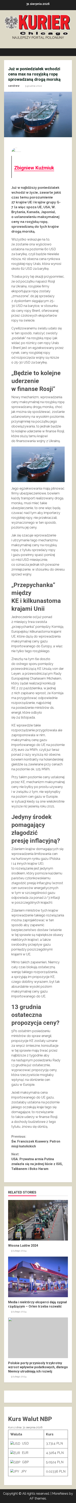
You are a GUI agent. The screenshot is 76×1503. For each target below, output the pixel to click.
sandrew (13, 85)
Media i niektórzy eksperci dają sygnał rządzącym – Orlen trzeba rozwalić (38, 1277)
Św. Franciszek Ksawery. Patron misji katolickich (35, 1141)
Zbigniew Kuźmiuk (34, 168)
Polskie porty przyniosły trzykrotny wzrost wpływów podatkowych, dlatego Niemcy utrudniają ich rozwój (38, 1337)
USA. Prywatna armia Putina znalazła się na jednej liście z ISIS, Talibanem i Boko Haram (37, 1161)
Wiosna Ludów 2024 (38, 1220)
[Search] (67, 52)
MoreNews (60, 1493)
